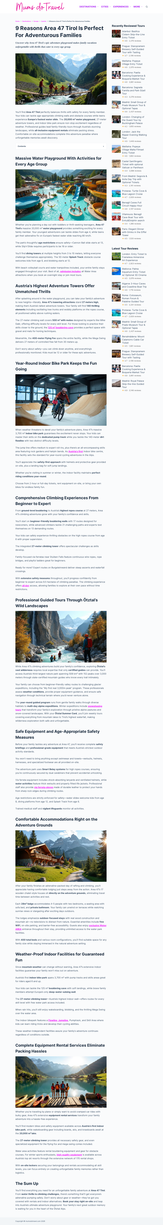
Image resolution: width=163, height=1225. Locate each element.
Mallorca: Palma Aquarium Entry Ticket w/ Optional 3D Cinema (134, 272)
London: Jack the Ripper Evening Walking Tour (134, 134)
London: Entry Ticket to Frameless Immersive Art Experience (134, 257)
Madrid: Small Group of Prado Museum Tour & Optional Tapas (134, 105)
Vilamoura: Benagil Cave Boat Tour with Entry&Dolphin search (133, 217)
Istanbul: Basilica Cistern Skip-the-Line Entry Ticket (133, 34)
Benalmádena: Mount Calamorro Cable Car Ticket (133, 339)
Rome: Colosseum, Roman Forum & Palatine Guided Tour (133, 298)
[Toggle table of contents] (103, 146)
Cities (104, 6)
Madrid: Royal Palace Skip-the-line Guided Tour (133, 384)
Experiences (121, 6)
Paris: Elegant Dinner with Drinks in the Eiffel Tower (134, 232)
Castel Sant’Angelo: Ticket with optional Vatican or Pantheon (132, 164)
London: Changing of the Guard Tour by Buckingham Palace (133, 120)
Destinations (88, 6)
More (137, 6)
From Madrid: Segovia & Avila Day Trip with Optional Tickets (134, 179)
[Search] (147, 7)
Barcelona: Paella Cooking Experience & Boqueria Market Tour (133, 75)
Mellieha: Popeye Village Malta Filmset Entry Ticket (133, 149)
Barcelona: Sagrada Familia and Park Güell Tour (133, 90)
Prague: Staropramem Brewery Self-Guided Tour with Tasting (133, 49)
